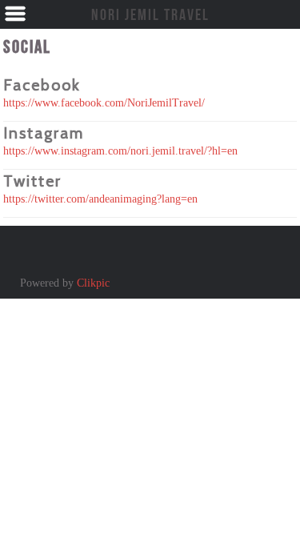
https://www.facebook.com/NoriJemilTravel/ (104, 102)
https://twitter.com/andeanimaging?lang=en (100, 198)
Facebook (42, 84)
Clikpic (93, 282)
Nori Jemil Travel (150, 14)
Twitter (32, 181)
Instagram (43, 133)
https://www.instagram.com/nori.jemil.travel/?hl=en (120, 150)
